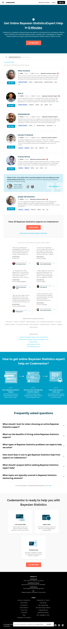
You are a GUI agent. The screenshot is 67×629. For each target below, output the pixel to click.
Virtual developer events (33, 346)
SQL (43, 209)
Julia (36, 148)
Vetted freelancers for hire (33, 344)
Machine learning (41, 125)
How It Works (24, 602)
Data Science (50, 125)
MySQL (46, 104)
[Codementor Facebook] (55, 625)
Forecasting (58, 321)
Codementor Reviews (43, 612)
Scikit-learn (22, 321)
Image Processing (38, 82)
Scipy (55, 82)
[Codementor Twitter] (59, 625)
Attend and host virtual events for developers (33, 583)
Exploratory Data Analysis (47, 321)
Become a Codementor (24, 600)
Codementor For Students (24, 617)
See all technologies (9, 62)
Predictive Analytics (45, 324)
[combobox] (42, 57)
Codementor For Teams (43, 600)
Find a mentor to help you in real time (33, 579)
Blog (24, 615)
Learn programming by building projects (33, 587)
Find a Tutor (24, 610)
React (32, 148)
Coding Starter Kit (43, 610)
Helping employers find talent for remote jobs (33, 591)
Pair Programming (43, 605)
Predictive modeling (10, 324)
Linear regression (34, 324)
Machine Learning (48, 82)
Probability (59, 324)
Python (30, 82)
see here (48, 485)
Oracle (41, 168)
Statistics (16, 321)
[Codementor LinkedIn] (63, 625)
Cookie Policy (39, 624)
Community (24, 612)
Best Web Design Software (43, 607)
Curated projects (33, 342)
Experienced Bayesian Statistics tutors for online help (34, 337)
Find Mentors (24, 605)
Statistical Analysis (31, 321)
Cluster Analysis (33, 327)
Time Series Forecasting (22, 324)
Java (42, 104)
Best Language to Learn (43, 615)
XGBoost (53, 324)
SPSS (38, 321)
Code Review (43, 602)
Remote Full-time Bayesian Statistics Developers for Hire (33, 339)
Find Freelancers (24, 607)
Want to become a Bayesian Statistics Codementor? (33, 233)
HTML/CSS (31, 104)
